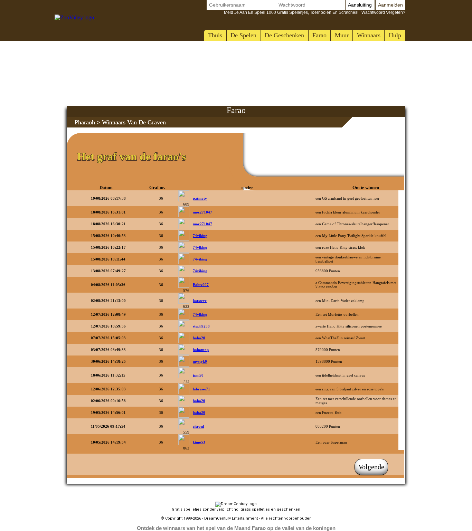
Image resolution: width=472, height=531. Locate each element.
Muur (342, 35)
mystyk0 (200, 361)
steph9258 (201, 326)
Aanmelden (390, 5)
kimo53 (199, 442)
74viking (200, 236)
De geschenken (284, 35)
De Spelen (243, 35)
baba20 (199, 338)
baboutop (201, 350)
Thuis (215, 35)
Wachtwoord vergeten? (314, 12)
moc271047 (202, 212)
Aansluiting (360, 5)
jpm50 (198, 375)
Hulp (395, 35)
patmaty (200, 198)
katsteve (200, 300)
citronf (198, 426)
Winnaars (368, 35)
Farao (319, 35)
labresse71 (201, 389)
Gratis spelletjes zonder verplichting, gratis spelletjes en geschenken (236, 509)
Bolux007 (201, 285)
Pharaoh (85, 122)
